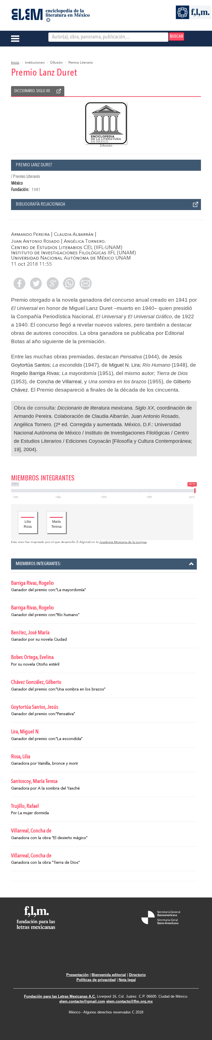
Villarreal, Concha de (31, 831)
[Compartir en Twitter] (36, 283)
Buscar (176, 36)
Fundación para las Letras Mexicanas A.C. (60, 996)
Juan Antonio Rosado (35, 241)
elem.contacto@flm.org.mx (129, 1001)
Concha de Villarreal (58, 381)
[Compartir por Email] (85, 283)
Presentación (77, 975)
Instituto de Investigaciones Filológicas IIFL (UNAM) (73, 252)
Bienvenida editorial (109, 975)
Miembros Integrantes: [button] (38, 563)
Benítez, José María (30, 633)
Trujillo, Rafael (25, 806)
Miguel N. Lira (124, 365)
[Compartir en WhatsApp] (69, 283)
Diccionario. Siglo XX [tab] (32, 91)
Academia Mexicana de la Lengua (123, 542)
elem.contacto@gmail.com (82, 1001)
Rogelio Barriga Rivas (35, 373)
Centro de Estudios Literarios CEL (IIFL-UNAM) (66, 247)
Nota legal (127, 980)
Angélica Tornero (84, 241)
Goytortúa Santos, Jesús (34, 707)
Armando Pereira (30, 234)
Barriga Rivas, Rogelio (32, 583)
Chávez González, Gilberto (36, 682)
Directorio (137, 975)
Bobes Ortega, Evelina (32, 657)
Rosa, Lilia (20, 757)
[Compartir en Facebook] (19, 283)
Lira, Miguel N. (25, 732)
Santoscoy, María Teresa (34, 781)
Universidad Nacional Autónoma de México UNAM (71, 258)
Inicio (15, 62)
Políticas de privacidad (96, 980)
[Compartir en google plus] (52, 283)
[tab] (104, 564)
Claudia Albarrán (74, 234)
